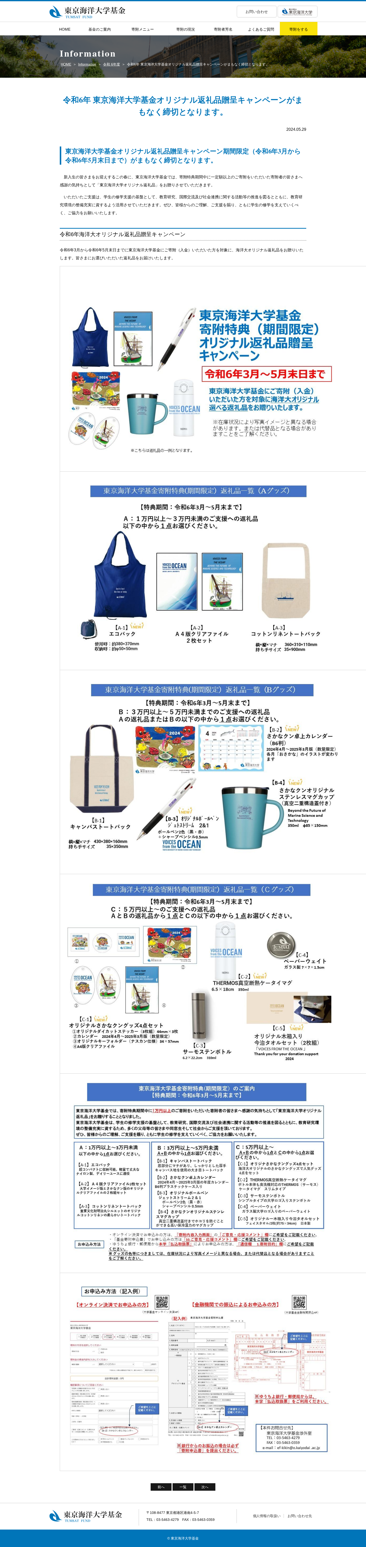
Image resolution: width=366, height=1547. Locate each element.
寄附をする (298, 29)
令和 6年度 (111, 64)
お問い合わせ (256, 11)
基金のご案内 (99, 29)
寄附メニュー (142, 29)
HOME (64, 29)
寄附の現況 (185, 29)
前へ (161, 1487)
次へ (204, 1487)
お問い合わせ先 (300, 1516)
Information (87, 64)
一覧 (183, 1487)
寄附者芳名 (223, 29)
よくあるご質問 (261, 29)
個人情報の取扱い (267, 1516)
